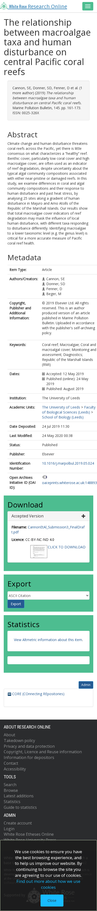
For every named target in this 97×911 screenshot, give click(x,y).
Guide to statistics (20, 807)
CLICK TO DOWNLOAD (67, 547)
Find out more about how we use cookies (48, 884)
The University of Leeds (61, 407)
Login (9, 828)
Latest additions (19, 796)
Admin (86, 685)
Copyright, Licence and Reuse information (43, 751)
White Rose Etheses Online (29, 834)
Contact (11, 763)
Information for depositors (29, 757)
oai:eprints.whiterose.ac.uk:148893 (69, 482)
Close (52, 900)
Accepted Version (27, 516)
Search (10, 784)
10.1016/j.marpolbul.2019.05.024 (68, 463)
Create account (18, 823)
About (9, 735)
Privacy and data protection (29, 746)
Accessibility (15, 769)
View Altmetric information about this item (48, 639)
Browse (11, 790)
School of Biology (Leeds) (63, 417)
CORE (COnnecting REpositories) (37, 693)
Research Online (38, 6)
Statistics (12, 801)
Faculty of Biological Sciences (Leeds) (69, 409)
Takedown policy (19, 740)
